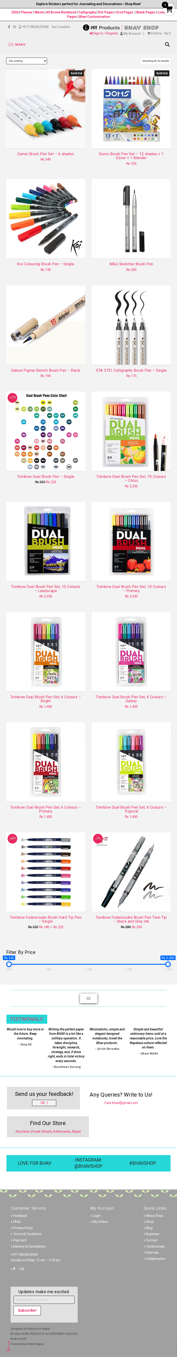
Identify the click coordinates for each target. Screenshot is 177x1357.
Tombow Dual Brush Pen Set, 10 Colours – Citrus (131, 478)
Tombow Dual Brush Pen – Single (45, 476)
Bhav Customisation (94, 17)
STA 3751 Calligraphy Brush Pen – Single (131, 370)
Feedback (20, 1216)
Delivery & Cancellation (29, 1246)
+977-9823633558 (24, 1254)
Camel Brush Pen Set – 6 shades (45, 154)
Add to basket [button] (133, 251)
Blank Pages (145, 12)
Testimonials (155, 1246)
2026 (15, 12)
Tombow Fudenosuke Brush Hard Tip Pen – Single (45, 919)
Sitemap (152, 1252)
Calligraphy (87, 12)
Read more (45, 140)
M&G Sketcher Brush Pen (131, 264)
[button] (16, 44)
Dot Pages (106, 12)
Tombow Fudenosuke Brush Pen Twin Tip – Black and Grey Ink (131, 919)
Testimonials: (27, 1019)
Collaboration (155, 1259)
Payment (20, 1240)
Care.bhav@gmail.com (121, 1103)
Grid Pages (124, 12)
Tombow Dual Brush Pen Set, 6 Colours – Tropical (131, 809)
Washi (39, 12)
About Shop (154, 1216)
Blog (149, 1228)
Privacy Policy (23, 1228)
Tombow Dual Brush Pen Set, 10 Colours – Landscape (45, 588)
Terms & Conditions (27, 1234)
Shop (150, 1222)
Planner (27, 12)
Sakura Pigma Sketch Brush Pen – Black (45, 370)
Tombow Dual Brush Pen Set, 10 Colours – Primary (131, 588)
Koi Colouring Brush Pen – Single (45, 264)
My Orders (100, 1222)
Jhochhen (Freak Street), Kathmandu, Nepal (48, 1131)
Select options (47, 251)
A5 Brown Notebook (61, 12)
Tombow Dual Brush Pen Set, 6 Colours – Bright (45, 699)
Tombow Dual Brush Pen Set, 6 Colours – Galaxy (131, 699)
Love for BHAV (34, 1163)
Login (97, 1216)
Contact (152, 1240)
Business (152, 1234)
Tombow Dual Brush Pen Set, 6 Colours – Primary (45, 809)
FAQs (17, 1222)
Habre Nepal (35, 1344)
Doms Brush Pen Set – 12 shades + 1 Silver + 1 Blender (131, 156)
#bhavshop (142, 1163)
